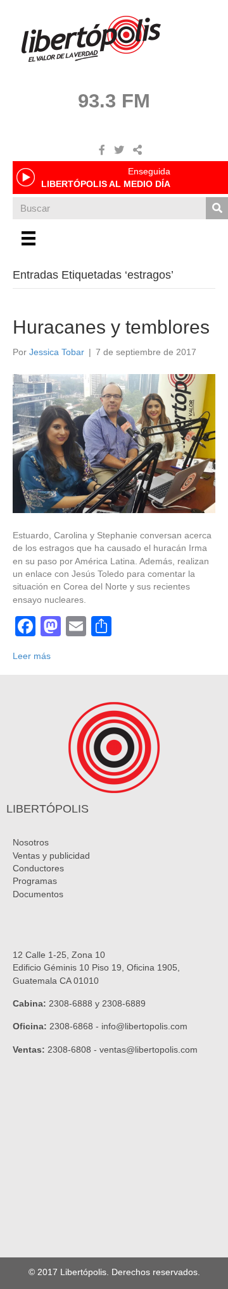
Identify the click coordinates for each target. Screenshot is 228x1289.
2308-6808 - (73, 1049)
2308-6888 (70, 1003)
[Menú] (28, 238)
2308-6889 (124, 1003)
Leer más (32, 656)
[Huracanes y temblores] (114, 443)
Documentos (38, 894)
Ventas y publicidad (51, 855)
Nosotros (31, 842)
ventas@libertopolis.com (148, 1049)
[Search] (217, 208)
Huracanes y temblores (111, 327)
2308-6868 (71, 1026)
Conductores (38, 868)
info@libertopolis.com (144, 1026)
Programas (35, 881)
